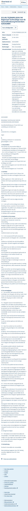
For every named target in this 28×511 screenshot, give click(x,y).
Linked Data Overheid (9, 494)
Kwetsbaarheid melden (10, 488)
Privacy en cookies (8, 482)
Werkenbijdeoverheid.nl (10, 506)
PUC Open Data (8, 496)
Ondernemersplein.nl (9, 504)
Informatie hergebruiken (10, 480)
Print (13, 12)
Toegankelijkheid (8, 484)
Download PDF (21, 12)
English (6, 472)
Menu (24, 2)
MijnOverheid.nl (8, 500)
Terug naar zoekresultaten (10, 459)
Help (5, 474)
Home (2, 6)
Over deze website (9, 469)
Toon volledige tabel (7, 27)
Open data (7, 492)
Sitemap (6, 486)
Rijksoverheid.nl (8, 502)
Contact (6, 471)
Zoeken (6, 6)
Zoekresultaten (13, 6)
